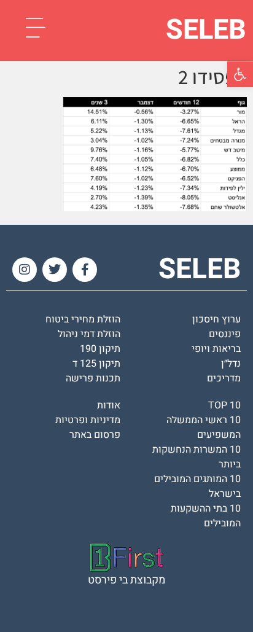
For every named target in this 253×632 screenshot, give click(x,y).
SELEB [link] (206, 30)
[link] (240, 74)
